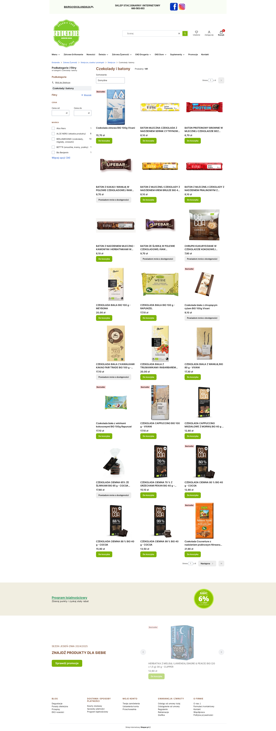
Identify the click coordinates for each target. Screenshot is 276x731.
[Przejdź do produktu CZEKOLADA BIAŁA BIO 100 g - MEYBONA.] (116, 284)
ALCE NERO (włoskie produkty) (71, 133)
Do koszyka (104, 140)
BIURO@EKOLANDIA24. (77, 7)
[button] (185, 33)
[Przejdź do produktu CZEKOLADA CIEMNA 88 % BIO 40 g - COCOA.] (116, 521)
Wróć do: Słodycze (62, 82)
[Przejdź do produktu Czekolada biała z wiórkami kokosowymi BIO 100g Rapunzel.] (116, 402)
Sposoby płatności (96, 709)
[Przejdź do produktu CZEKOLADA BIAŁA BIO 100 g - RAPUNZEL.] (160, 284)
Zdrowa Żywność (70, 62)
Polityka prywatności (203, 715)
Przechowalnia (129, 709)
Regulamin (163, 709)
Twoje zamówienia (131, 703)
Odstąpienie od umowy (169, 706)
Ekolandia (56, 62)
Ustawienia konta (131, 706)
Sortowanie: (101, 74)
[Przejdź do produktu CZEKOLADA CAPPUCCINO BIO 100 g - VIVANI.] (160, 402)
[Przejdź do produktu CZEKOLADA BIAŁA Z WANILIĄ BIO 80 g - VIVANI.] (204, 343)
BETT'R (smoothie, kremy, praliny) (72, 147)
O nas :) (197, 703)
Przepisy (56, 709)
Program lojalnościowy (97, 711)
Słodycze (111, 62)
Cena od (56, 108)
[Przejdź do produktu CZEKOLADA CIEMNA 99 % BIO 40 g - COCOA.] (160, 521)
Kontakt (197, 709)
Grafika (161, 715)
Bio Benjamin (62, 152)
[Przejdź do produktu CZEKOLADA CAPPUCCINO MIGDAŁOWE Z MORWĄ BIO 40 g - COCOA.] (204, 402)
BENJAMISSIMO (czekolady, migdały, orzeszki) (69, 140)
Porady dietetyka (60, 706)
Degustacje (57, 703)
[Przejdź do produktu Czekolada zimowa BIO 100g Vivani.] (116, 107)
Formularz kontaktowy (203, 706)
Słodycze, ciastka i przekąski (92, 62)
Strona (205, 80)
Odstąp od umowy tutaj (169, 703)
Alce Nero (61, 128)
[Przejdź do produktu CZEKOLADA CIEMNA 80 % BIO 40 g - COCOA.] (204, 462)
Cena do (78, 108)
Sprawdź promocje (67, 663)
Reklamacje (163, 712)
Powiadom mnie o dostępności (113, 200)
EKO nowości (58, 712)
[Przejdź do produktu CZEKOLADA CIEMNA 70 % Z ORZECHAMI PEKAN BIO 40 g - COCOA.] (160, 462)
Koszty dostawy (94, 706)
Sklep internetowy (137, 727)
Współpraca (199, 712)
